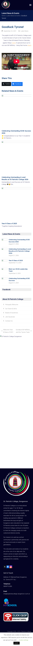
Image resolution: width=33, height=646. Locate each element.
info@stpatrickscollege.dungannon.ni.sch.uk (16, 594)
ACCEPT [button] (17, 643)
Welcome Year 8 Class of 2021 (7, 331)
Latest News (24, 31)
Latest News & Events (13, 16)
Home (3, 16)
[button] (30, 5)
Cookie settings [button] (23, 640)
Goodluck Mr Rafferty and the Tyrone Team (22, 331)
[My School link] (10, 606)
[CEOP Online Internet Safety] (16, 621)
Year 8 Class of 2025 (9, 223)
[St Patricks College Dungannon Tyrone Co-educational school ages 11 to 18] (6, 5)
